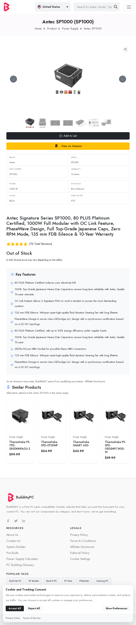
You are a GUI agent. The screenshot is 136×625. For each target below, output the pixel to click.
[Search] (116, 6)
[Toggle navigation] (129, 7)
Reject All (34, 608)
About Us (12, 535)
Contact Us (13, 541)
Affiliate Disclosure (95, 381)
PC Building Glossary (20, 565)
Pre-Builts (12, 553)
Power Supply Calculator (22, 559)
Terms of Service (32, 618)
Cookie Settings (80, 559)
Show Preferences (116, 608)
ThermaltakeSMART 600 (81, 443)
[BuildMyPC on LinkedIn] (23, 521)
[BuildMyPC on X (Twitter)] (16, 521)
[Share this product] (125, 49)
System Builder (16, 547)
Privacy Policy (79, 535)
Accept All (15, 608)
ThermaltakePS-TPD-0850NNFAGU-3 (19, 445)
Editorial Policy (79, 553)
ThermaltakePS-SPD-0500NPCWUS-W (115, 447)
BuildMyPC (25, 497)
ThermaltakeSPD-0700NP (49, 443)
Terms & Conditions (83, 541)
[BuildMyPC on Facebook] (8, 521)
